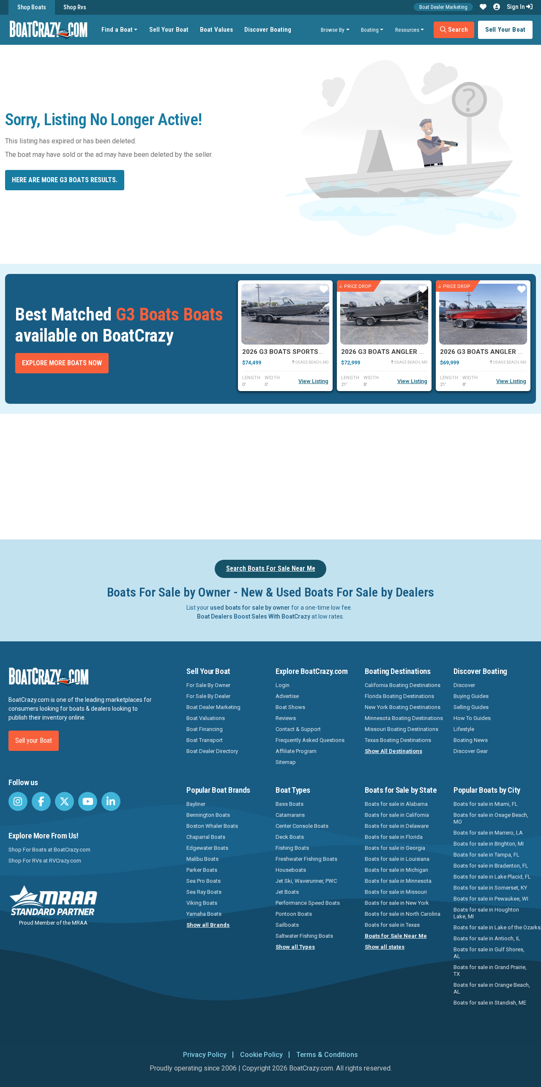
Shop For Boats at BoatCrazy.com (49, 849)
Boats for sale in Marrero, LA (488, 833)
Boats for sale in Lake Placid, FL (492, 876)
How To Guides (472, 718)
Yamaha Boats (203, 914)
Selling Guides (471, 707)
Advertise (287, 696)
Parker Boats (201, 870)
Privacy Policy (205, 1055)
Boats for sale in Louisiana (397, 859)
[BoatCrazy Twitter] (64, 801)
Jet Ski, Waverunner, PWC (306, 881)
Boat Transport (204, 740)
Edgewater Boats (207, 848)
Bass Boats (289, 804)
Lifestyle (464, 729)
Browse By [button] (332, 29)
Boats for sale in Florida (394, 837)
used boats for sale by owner (250, 607)
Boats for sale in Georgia (395, 848)
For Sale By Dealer (208, 696)
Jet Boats (287, 892)
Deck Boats (290, 837)
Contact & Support (298, 729)
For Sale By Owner (208, 685)
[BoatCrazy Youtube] (87, 801)
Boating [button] (370, 29)
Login (283, 685)
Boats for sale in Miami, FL (486, 804)
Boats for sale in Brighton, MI (489, 844)
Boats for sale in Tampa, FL (486, 855)
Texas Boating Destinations (398, 740)
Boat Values (216, 29)
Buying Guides (471, 696)
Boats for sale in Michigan (396, 870)
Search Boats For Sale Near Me (270, 568)
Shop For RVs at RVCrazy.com (44, 860)
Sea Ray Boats (203, 892)
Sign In (516, 7)
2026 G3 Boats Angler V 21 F (389, 352)
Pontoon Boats (294, 914)
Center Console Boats (302, 826)
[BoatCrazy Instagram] (17, 801)
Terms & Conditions (327, 1055)
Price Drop (358, 286)
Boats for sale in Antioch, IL (487, 938)
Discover (464, 685)
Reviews (286, 718)
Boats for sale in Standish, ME (490, 1002)
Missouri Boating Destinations (401, 729)
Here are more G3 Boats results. (64, 180)
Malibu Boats (202, 859)
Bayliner (195, 804)
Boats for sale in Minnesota (398, 881)
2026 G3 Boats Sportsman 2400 (296, 352)
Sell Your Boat (169, 29)
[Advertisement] (302, 475)
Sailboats (287, 925)
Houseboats (291, 870)
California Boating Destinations (402, 685)
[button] (483, 7)
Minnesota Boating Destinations (404, 718)
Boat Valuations (205, 718)
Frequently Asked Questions (310, 740)
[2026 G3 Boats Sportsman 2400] (285, 314)
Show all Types (295, 947)
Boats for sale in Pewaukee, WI (491, 898)
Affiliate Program (296, 751)
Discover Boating (267, 29)
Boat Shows (290, 707)
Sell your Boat (33, 741)
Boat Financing (204, 729)
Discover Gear (471, 751)
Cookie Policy (261, 1055)
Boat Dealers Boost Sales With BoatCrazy (253, 616)
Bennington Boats (208, 815)
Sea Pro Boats (203, 881)
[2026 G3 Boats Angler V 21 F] (384, 314)
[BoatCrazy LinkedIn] (110, 801)
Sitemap (286, 762)
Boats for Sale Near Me (396, 936)
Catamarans (290, 815)
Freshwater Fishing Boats (306, 859)
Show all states (384, 947)
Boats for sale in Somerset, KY (490, 887)
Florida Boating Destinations (399, 696)
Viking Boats (201, 903)
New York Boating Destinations (402, 707)
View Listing (313, 381)
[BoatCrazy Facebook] (41, 801)
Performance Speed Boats (308, 903)
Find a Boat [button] (117, 29)
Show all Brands (208, 925)
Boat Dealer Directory (212, 751)
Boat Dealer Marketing (443, 7)
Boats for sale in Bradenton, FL (491, 865)
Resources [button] (407, 29)
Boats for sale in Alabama (396, 804)
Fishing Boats (292, 848)
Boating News (471, 740)
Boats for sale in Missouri (396, 892)
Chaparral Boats (205, 837)
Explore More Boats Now (62, 363)
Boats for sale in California (397, 815)
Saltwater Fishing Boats (304, 936)
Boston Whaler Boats (212, 826)
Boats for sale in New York (397, 903)
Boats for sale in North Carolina (402, 914)
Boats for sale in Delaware (397, 826)
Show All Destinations (393, 751)
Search (457, 29)
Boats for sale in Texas (392, 925)
